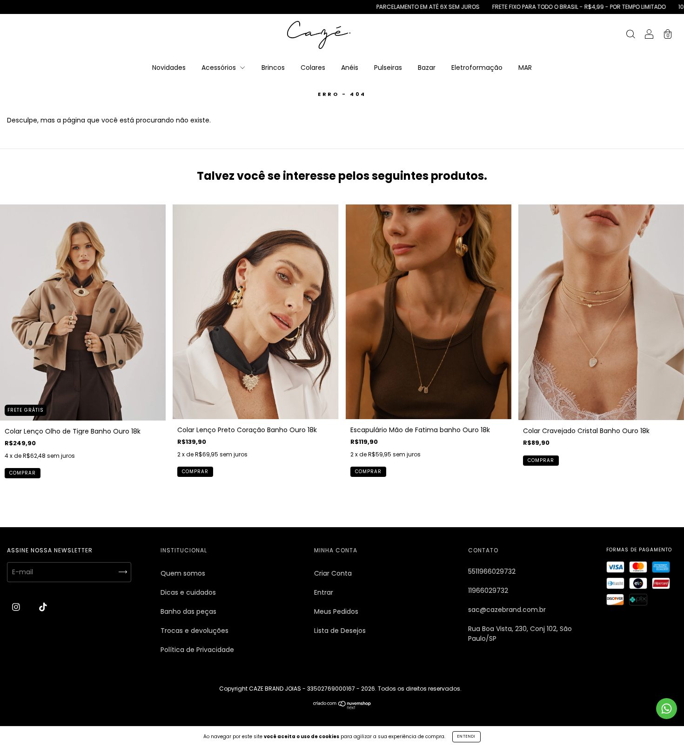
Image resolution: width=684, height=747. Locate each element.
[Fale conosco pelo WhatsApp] (666, 708)
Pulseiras (388, 67)
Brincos (273, 67)
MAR (525, 67)
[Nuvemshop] (342, 707)
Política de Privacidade (197, 649)
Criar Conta (333, 573)
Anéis (349, 67)
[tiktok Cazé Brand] (43, 607)
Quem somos (183, 573)
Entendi (466, 736)
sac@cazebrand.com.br (507, 609)
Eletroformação (477, 67)
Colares (313, 67)
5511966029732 (492, 571)
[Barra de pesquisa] (630, 35)
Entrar (323, 592)
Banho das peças (188, 611)
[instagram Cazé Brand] (17, 607)
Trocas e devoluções (194, 630)
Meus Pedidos (336, 611)
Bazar (427, 67)
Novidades (169, 67)
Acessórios (219, 67)
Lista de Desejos (340, 630)
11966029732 (488, 590)
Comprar (22, 472)
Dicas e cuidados (188, 592)
